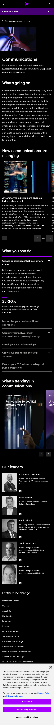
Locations (6, 620)
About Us (6, 610)
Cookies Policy (43, 693)
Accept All (27, 701)
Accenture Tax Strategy (13, 656)
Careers (5, 605)
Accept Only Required (27, 709)
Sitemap (6, 626)
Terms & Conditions (11, 636)
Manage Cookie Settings (27, 717)
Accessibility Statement (13, 646)
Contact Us (7, 615)
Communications (10, 11)
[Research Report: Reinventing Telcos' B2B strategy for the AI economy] (23, 419)
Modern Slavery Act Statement (16, 651)
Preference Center (10, 600)
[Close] (51, 667)
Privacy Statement (10, 631)
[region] (27, 694)
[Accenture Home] (27, 4)
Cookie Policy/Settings (12, 641)
